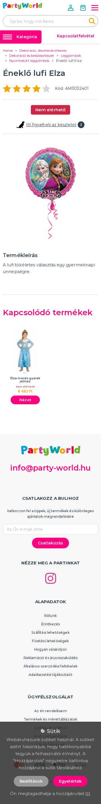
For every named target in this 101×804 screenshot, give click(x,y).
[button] (71, 7)
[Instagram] (50, 578)
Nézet (25, 400)
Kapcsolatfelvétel (75, 35)
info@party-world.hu (50, 468)
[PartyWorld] (22, 6)
